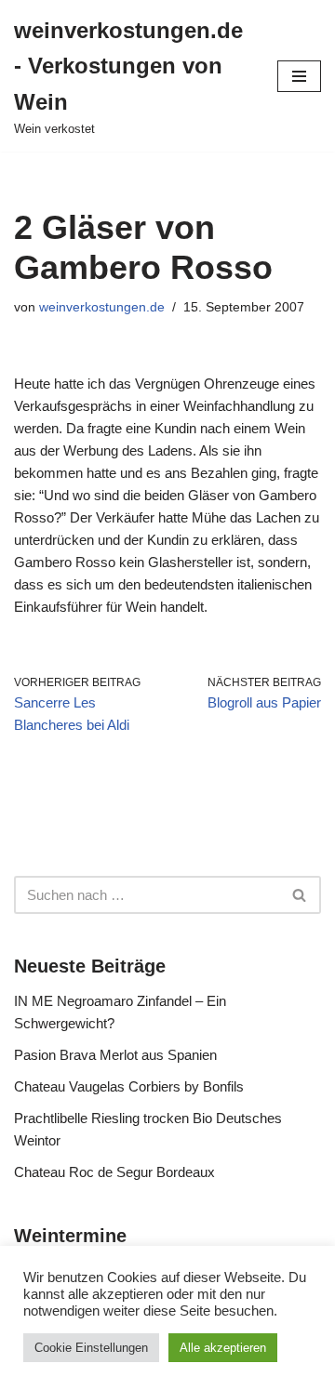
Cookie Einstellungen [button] (91, 1348)
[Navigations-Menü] (299, 76)
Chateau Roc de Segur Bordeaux (114, 1172)
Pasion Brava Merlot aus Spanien (115, 1055)
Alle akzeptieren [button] (223, 1348)
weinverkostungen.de (102, 307)
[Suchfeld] (300, 895)
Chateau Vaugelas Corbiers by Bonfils (129, 1086)
